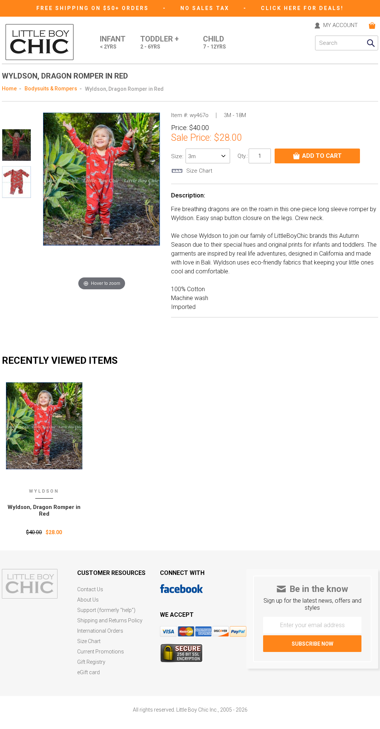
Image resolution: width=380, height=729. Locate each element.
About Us (88, 599)
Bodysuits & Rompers (50, 88)
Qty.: (243, 156)
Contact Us (90, 589)
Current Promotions (100, 651)
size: (178, 156)
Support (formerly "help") (106, 610)
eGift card (88, 672)
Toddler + (159, 42)
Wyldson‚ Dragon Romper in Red (44, 510)
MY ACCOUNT (340, 26)
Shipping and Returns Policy (109, 620)
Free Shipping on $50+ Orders (93, 8)
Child (214, 42)
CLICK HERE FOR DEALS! (302, 8)
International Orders (100, 631)
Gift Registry (91, 662)
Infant (112, 42)
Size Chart (89, 641)
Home (9, 88)
